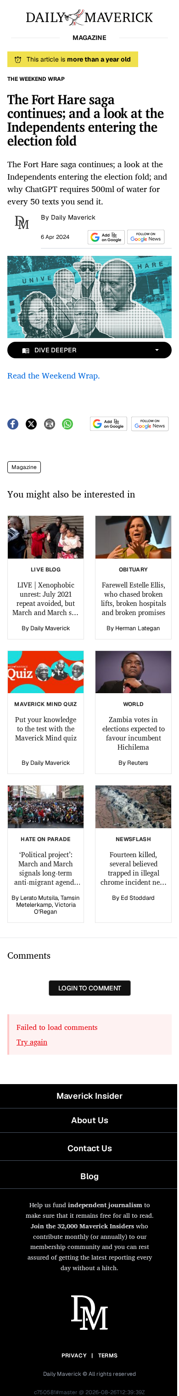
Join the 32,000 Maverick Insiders (82, 1226)
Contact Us (89, 1148)
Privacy (74, 1355)
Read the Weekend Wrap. (53, 375)
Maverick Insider (89, 1096)
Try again (32, 1041)
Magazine (24, 467)
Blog (89, 1176)
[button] (105, 237)
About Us (89, 1120)
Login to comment (89, 988)
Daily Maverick (73, 217)
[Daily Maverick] (89, 16)
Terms (108, 1355)
